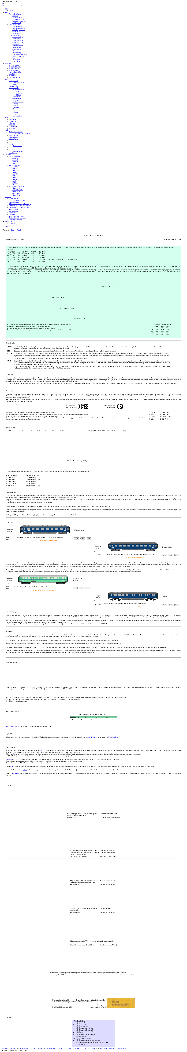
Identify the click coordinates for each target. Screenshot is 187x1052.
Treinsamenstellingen (12, 726)
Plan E (69, 1048)
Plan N (85, 1048)
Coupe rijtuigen (23, 1048)
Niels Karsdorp (113, 737)
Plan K (77, 1048)
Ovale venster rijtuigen (8, 1048)
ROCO (42, 750)
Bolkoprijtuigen (50, 1048)
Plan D (61, 1048)
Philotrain (9, 759)
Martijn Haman (93, 737)
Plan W (93, 1048)
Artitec (25, 770)
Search (21, 5)
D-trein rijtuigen (37, 1048)
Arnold (12, 766)
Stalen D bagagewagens (106, 1048)
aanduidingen (122, 1048)
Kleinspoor (15, 773)
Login (2, 3)
